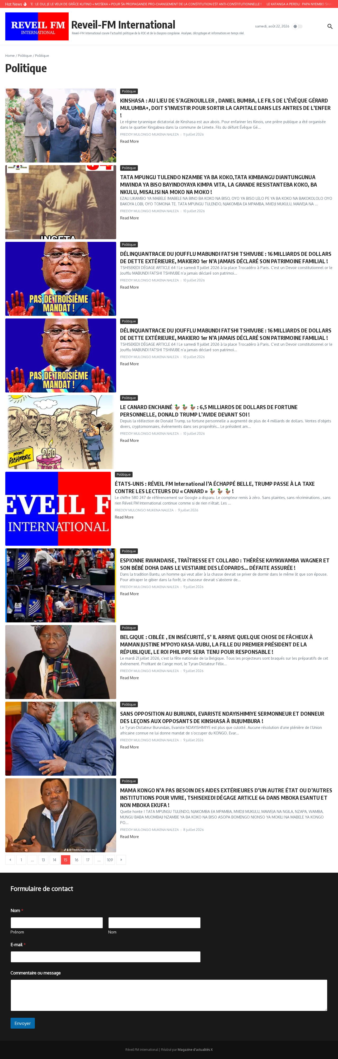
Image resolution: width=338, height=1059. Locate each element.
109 (110, 860)
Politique (25, 55)
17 (88, 860)
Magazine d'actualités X (195, 1050)
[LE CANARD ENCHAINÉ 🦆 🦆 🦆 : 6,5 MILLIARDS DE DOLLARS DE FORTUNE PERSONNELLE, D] (60, 432)
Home (10, 55)
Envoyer (23, 1023)
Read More (129, 141)
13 (43, 860)
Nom (112, 932)
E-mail (18, 944)
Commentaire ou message (36, 972)
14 (54, 860)
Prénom (17, 932)
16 (76, 860)
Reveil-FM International (123, 24)
